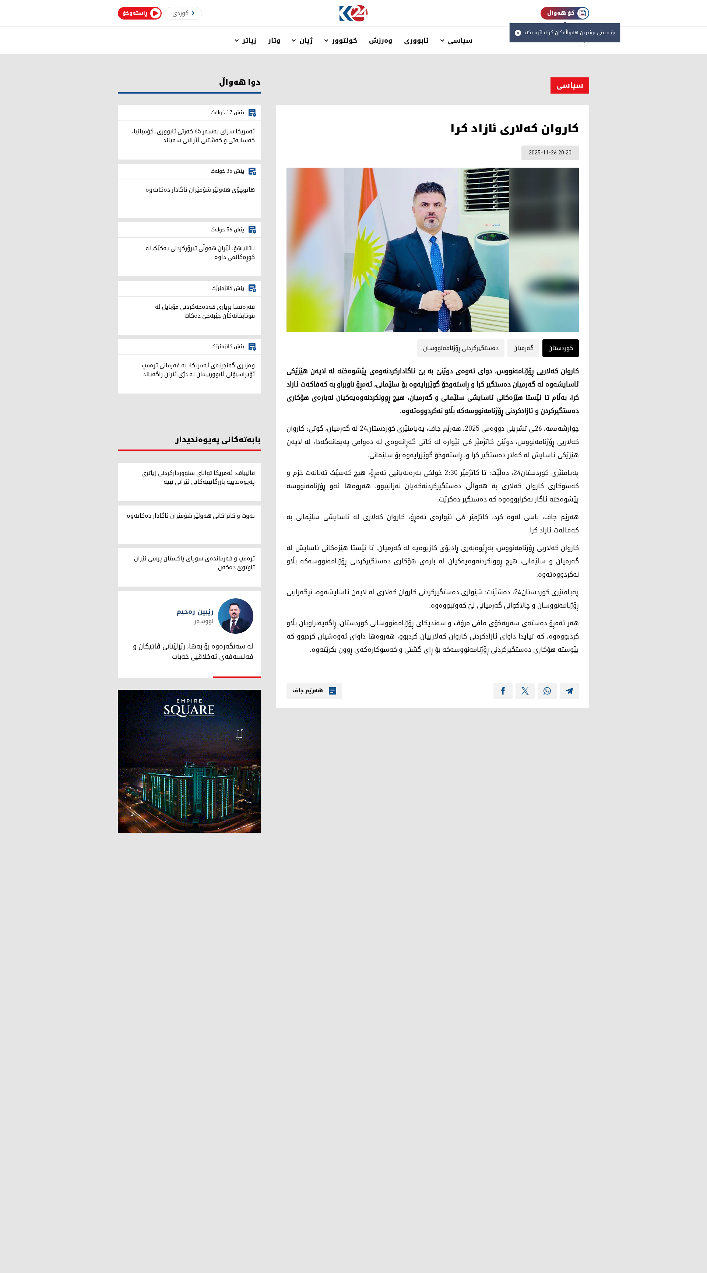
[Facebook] (503, 691)
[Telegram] (569, 691)
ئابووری (416, 40)
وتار (274, 40)
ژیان (306, 41)
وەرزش (380, 40)
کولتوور (344, 41)
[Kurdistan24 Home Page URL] (354, 13)
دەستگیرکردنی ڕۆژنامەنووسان (461, 348)
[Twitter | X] (525, 691)
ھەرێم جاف (307, 691)
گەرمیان (523, 348)
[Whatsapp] (547, 691)
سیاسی (460, 41)
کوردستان (560, 348)
